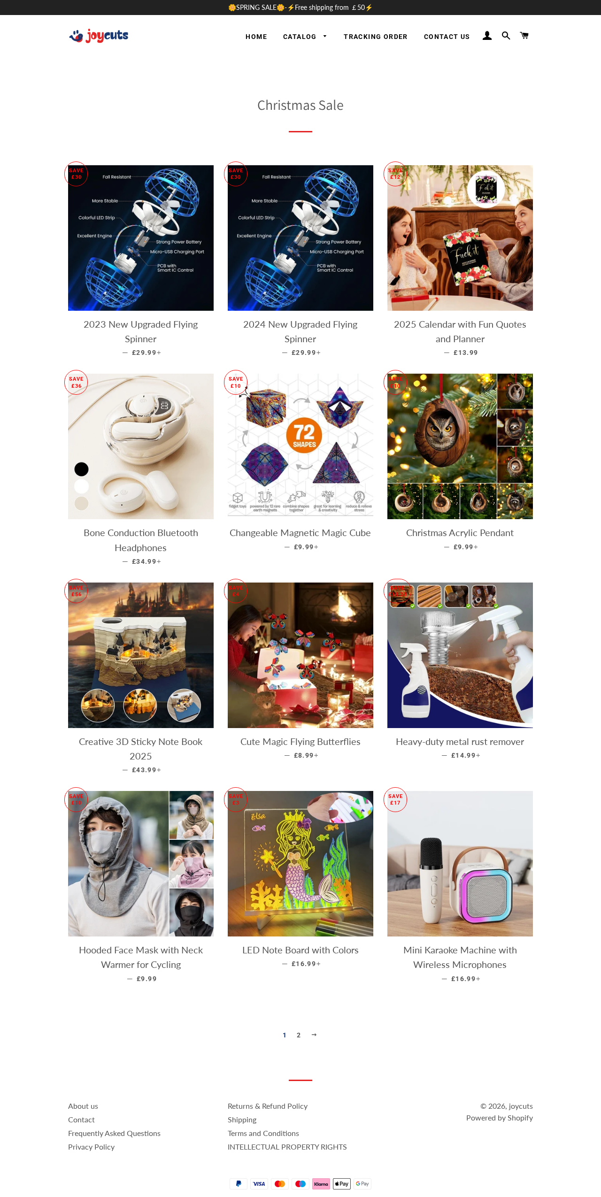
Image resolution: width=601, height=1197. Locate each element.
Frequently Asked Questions (114, 1132)
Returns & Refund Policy (268, 1105)
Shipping (242, 1119)
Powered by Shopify (499, 1117)
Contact (81, 1119)
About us (83, 1105)
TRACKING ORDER (376, 36)
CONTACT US (447, 36)
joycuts (521, 1105)
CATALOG (301, 36)
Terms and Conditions (263, 1132)
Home (256, 36)
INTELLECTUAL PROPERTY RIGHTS (287, 1146)
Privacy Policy (91, 1146)
